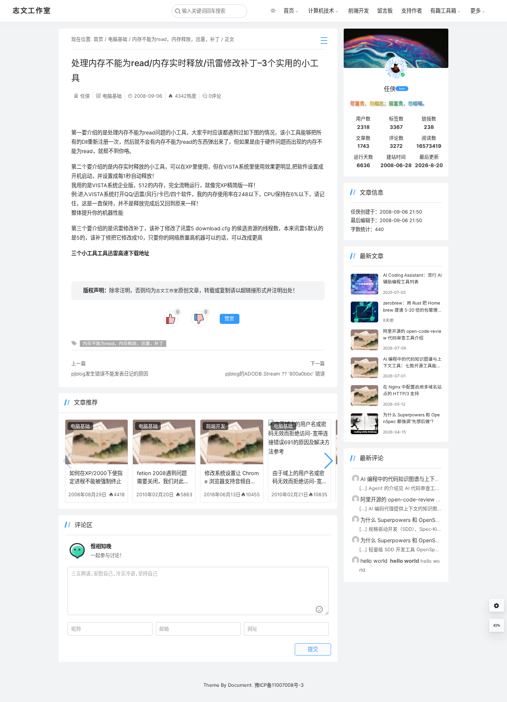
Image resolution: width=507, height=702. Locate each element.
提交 (313, 649)
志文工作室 (167, 290)
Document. (240, 685)
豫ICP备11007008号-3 (279, 685)
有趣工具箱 (443, 10)
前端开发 (358, 10)
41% (496, 625)
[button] (329, 461)
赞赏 (229, 318)
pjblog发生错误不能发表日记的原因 (109, 374)
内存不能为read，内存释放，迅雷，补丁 (176, 39)
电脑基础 (117, 39)
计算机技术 (321, 10)
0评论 (215, 96)
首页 (289, 10)
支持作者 (411, 10)
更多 (475, 10)
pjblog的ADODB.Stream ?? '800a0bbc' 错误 (275, 374)
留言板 (385, 10)
